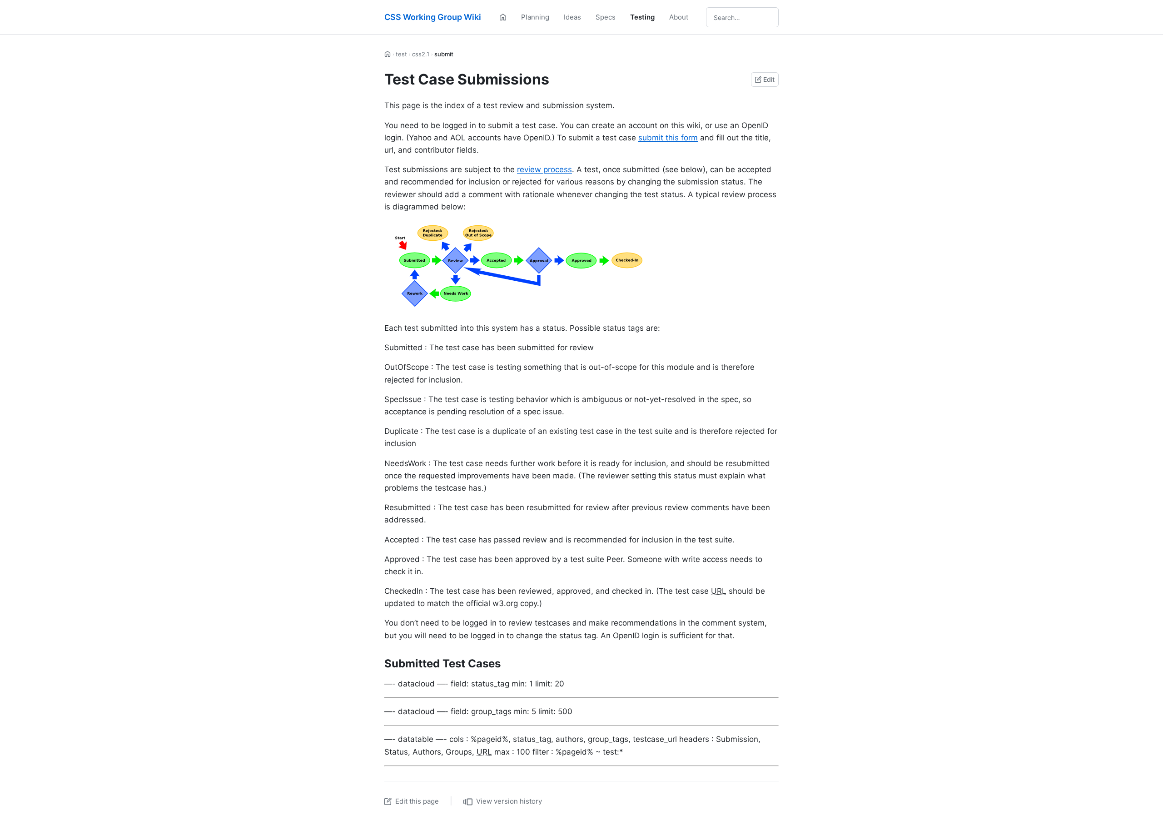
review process (544, 169)
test (401, 54)
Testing (642, 17)
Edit (769, 79)
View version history (509, 801)
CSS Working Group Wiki (432, 17)
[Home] (503, 17)
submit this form (668, 137)
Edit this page (417, 801)
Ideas (572, 17)
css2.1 (420, 54)
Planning (535, 17)
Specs (606, 17)
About (678, 17)
